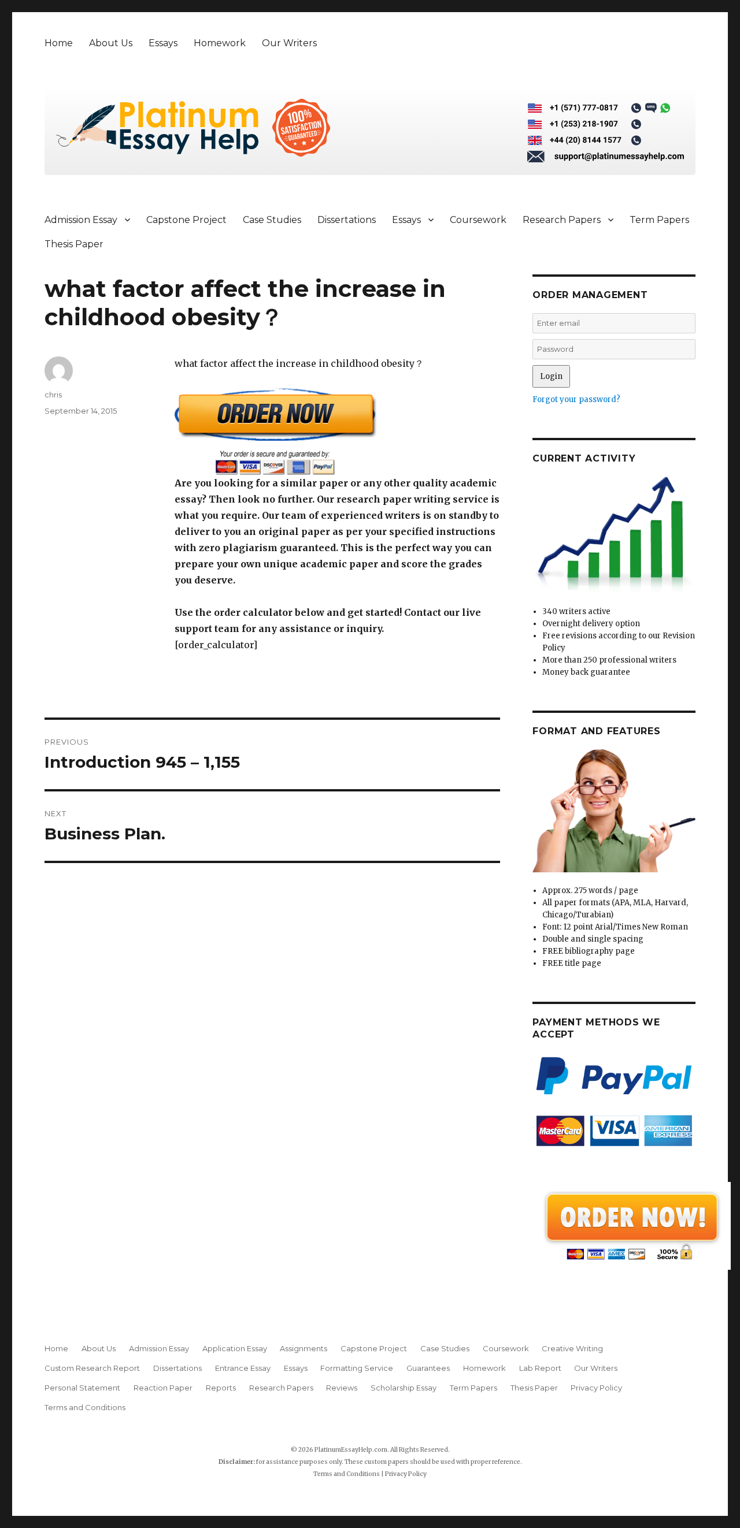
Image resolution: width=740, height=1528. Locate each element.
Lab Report (540, 1368)
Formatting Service (356, 1368)
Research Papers (562, 219)
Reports (221, 1387)
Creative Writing (572, 1348)
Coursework (478, 219)
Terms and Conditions (85, 1407)
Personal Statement (82, 1387)
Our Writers (289, 43)
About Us (110, 43)
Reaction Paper (163, 1387)
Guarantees (428, 1368)
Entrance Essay (243, 1368)
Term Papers (659, 219)
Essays (163, 43)
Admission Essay (81, 219)
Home (59, 43)
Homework (220, 43)
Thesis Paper (74, 244)
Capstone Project (186, 219)
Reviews (341, 1387)
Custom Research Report (92, 1368)
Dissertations (346, 219)
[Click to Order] (337, 431)
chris (53, 394)
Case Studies (272, 219)
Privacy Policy (596, 1387)
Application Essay (234, 1348)
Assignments (303, 1348)
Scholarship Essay (403, 1387)
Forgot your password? (576, 399)
